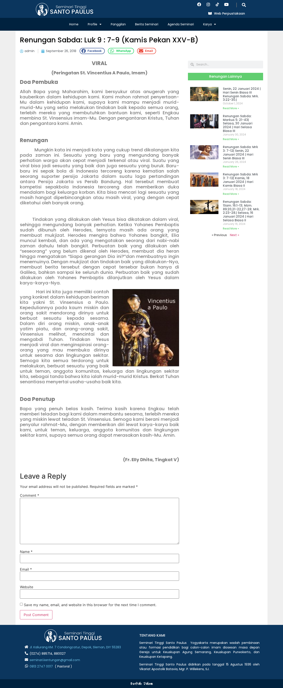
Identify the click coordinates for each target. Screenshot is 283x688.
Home (73, 24)
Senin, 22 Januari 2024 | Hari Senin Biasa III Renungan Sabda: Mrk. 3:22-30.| (242, 94)
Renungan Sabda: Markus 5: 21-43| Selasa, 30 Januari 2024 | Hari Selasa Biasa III (237, 123)
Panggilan (118, 24)
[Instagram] (208, 4)
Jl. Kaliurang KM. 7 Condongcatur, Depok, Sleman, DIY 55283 (75, 647)
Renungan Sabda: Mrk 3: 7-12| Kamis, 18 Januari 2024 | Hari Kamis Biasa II (240, 180)
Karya (207, 24)
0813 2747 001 (40, 666)
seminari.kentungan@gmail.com (55, 660)
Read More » (231, 108)
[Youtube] (226, 4)
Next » (234, 235)
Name (26, 551)
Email (26, 569)
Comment (29, 495)
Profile (92, 24)
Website (26, 587)
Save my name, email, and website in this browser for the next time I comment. (90, 605)
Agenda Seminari (181, 24)
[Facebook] (199, 4)
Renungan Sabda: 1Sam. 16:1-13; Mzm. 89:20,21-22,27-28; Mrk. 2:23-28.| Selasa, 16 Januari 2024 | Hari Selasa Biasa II (241, 210)
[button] (243, 4)
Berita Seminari (146, 24)
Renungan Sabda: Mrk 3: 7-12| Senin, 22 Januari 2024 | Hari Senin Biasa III (240, 152)
